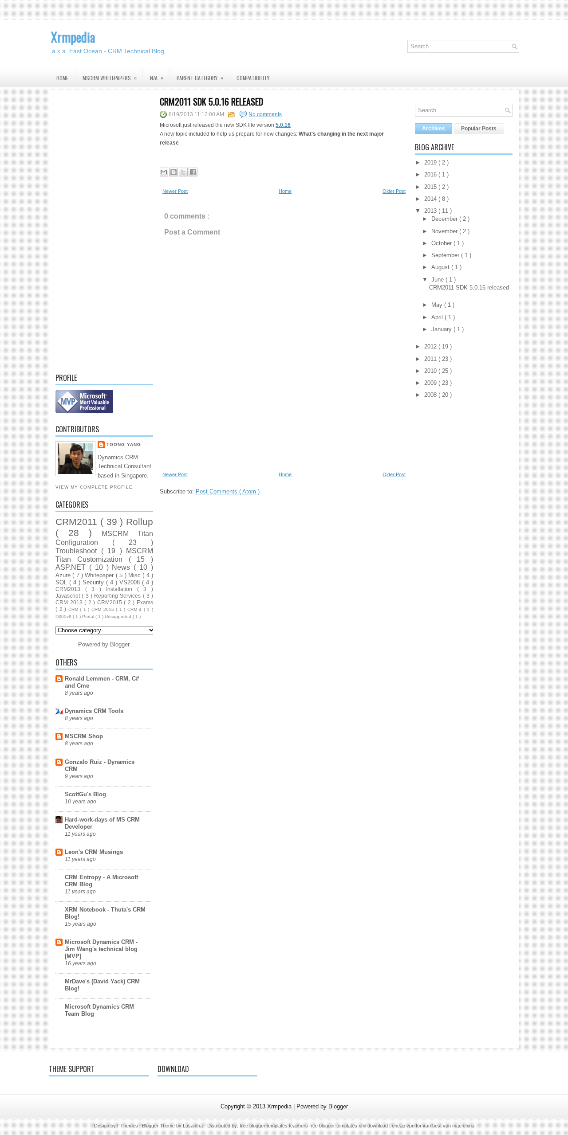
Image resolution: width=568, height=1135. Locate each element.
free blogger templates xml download (349, 1125)
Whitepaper (100, 575)
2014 (431, 199)
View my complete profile (94, 487)
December (445, 218)
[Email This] (163, 172)
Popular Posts (479, 128)
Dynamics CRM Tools (94, 711)
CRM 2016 (103, 609)
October (442, 243)
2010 (431, 371)
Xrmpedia (73, 37)
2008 (431, 394)
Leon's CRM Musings (94, 852)
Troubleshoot (78, 551)
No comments (265, 114)
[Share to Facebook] (193, 172)
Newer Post (175, 191)
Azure (63, 575)
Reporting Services (118, 596)
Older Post (394, 191)
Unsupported (119, 616)
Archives (433, 128)
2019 (431, 162)
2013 (431, 210)
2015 (431, 187)
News (123, 567)
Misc (135, 575)
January (442, 329)
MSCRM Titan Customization (104, 555)
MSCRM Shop (84, 736)
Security (94, 582)
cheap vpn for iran (412, 1125)
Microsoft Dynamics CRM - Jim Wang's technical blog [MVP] (101, 949)
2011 (431, 359)
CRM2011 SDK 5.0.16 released (211, 101)
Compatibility (253, 78)
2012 (431, 346)
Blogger (119, 644)
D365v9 (64, 616)
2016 (431, 174)
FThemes (128, 1125)
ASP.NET (72, 567)
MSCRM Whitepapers (110, 78)
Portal (88, 616)
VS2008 (130, 582)
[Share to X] (183, 172)
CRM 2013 (69, 602)
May (437, 304)
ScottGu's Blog (85, 794)
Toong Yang (123, 444)
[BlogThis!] (173, 172)
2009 (431, 383)
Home (62, 78)
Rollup (139, 522)
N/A (156, 78)
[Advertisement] (104, 230)
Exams (145, 602)
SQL (62, 582)
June (438, 279)
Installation (121, 589)
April (438, 317)
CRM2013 (70, 589)
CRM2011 (77, 522)
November (445, 231)
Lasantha (193, 1125)
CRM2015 (110, 602)
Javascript (68, 596)
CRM (74, 609)
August (441, 267)
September (446, 255)
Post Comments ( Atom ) (228, 491)
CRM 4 (135, 609)
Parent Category (200, 78)
